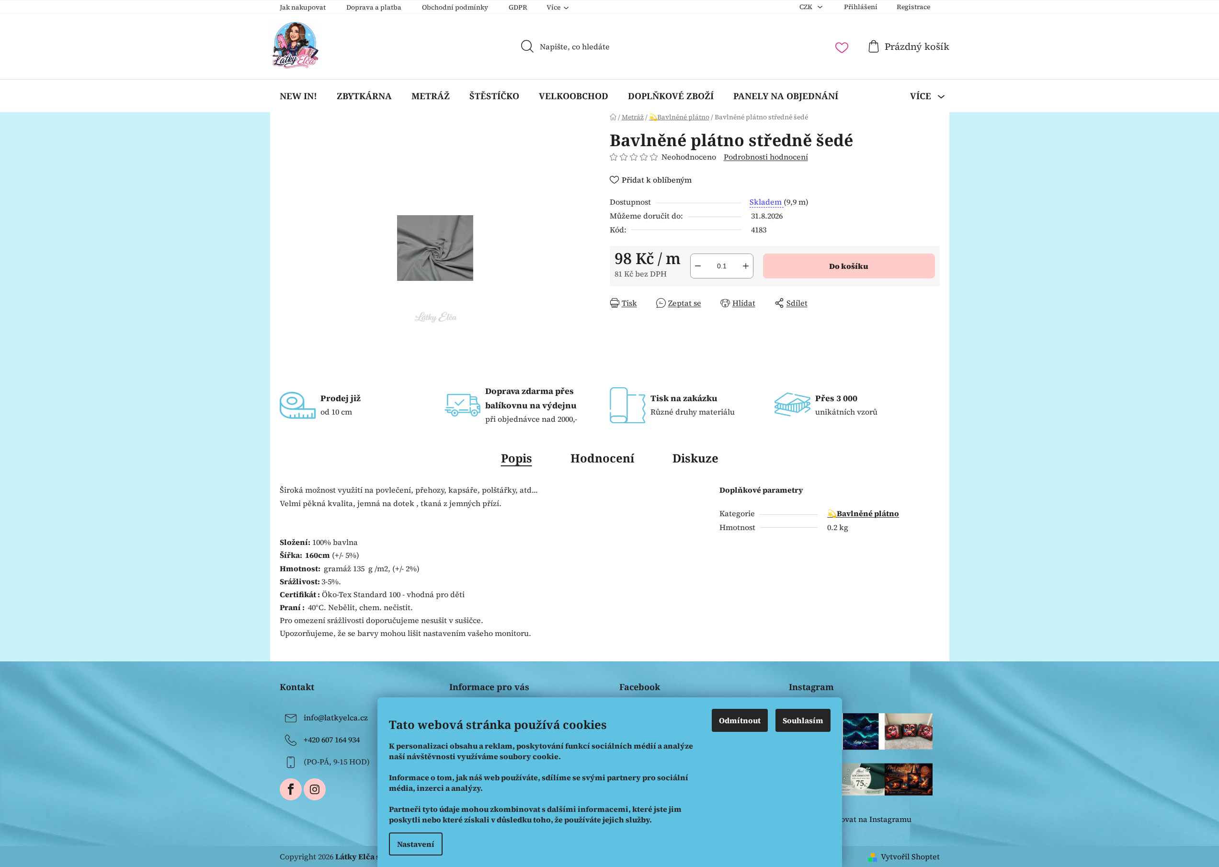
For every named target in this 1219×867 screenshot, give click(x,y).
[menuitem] (298, 96)
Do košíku (848, 266)
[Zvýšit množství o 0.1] (746, 266)
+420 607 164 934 (332, 739)
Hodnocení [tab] (602, 458)
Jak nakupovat (303, 7)
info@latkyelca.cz (336, 717)
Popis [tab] (516, 458)
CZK (806, 7)
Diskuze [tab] (695, 458)
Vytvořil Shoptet (910, 856)
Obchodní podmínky (455, 7)
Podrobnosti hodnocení (766, 156)
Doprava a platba (373, 7)
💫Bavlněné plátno (863, 513)
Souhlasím (803, 720)
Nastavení (415, 844)
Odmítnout (740, 720)
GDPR (518, 7)
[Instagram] (315, 789)
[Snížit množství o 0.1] (698, 266)
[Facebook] (291, 789)
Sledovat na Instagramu (868, 819)
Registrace (913, 7)
